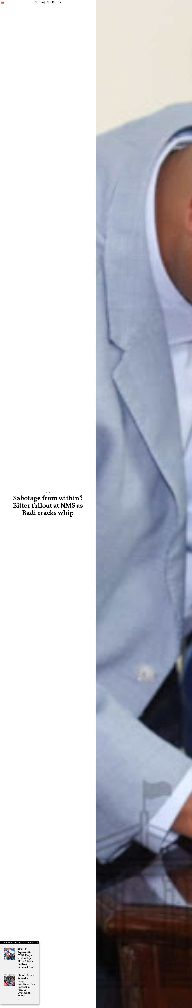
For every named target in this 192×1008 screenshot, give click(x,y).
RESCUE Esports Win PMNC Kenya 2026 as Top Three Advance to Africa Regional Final (26, 958)
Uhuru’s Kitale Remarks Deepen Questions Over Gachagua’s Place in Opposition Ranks (26, 985)
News (48, 492)
